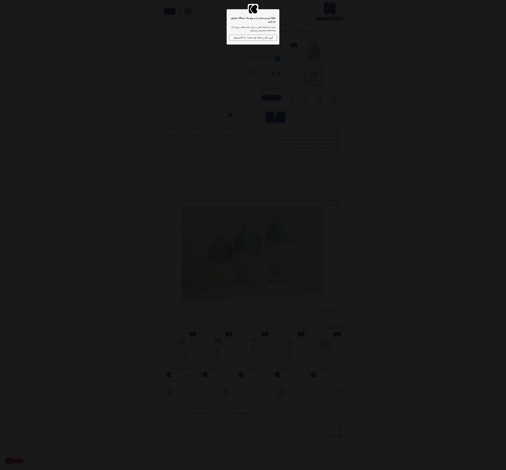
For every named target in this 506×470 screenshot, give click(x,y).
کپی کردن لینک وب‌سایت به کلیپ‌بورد (253, 38)
